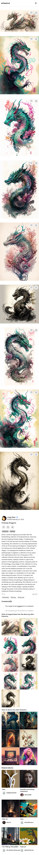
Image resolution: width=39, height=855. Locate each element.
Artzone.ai (5, 3)
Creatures (5, 531)
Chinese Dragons (9, 523)
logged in (20, 606)
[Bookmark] (36, 13)
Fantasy (12, 531)
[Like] (31, 13)
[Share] (12, 527)
